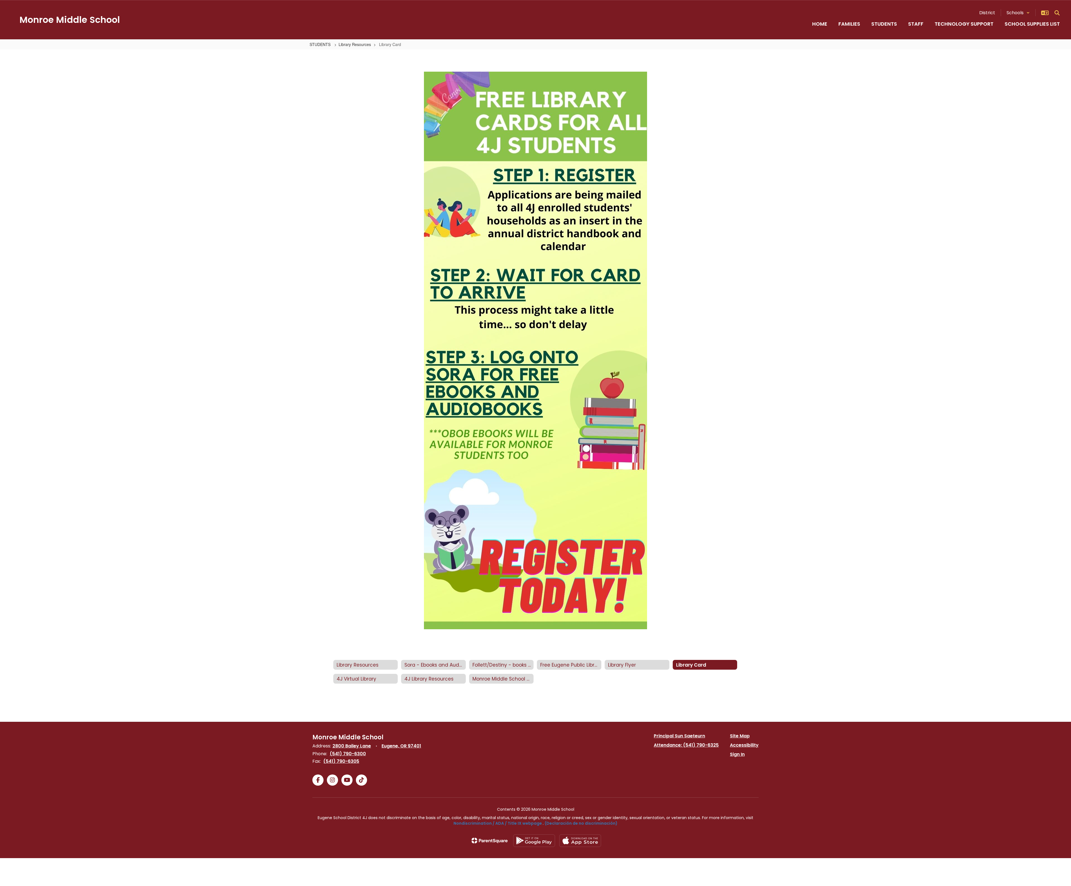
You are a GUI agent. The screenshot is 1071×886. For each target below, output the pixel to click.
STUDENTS (321, 44)
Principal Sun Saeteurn (679, 736)
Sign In (737, 754)
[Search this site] (1057, 13)
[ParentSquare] (489, 840)
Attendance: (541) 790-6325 (686, 745)
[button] (1018, 12)
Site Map (740, 736)
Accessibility (744, 745)
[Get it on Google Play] (534, 840)
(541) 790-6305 (341, 761)
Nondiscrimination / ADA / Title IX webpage (498, 823)
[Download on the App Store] (580, 840)
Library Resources (355, 44)
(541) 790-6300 (348, 754)
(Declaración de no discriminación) (581, 823)
